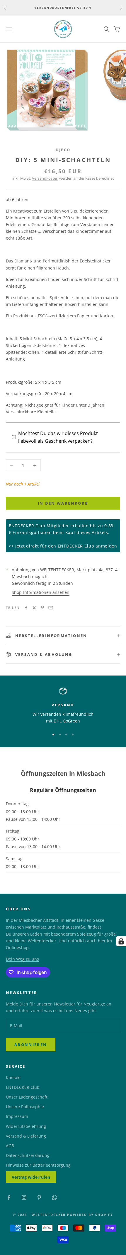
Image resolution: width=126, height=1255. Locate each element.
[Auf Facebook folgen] (9, 1197)
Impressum (17, 1116)
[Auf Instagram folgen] (24, 1197)
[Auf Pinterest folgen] (39, 1197)
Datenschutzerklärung (28, 1155)
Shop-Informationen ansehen (40, 592)
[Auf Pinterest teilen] (42, 607)
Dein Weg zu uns (22, 959)
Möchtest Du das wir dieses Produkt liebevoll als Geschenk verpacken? (58, 437)
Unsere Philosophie (25, 1106)
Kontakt (13, 1077)
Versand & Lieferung (26, 1136)
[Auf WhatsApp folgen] (54, 1197)
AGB (10, 1145)
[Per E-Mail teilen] (50, 607)
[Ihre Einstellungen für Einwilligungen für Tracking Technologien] (121, 941)
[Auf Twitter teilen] (34, 607)
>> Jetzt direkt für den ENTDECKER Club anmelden (63, 546)
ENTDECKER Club (23, 1087)
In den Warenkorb (63, 503)
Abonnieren (30, 1044)
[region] (63, 706)
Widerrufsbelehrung (26, 1126)
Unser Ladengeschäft (26, 1097)
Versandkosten (45, 178)
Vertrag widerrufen (31, 1177)
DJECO (63, 149)
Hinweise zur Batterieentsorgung (38, 1165)
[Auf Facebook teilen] (26, 607)
